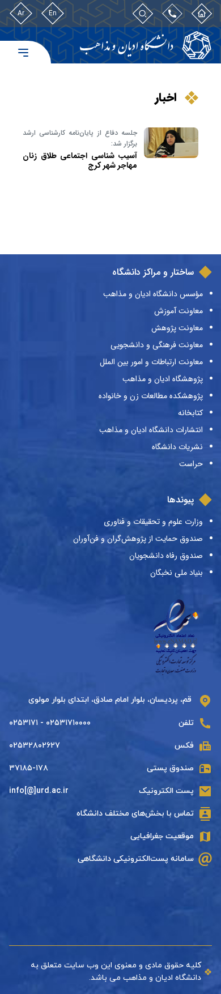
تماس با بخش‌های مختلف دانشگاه (135, 813)
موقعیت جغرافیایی (162, 836)
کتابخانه (190, 413)
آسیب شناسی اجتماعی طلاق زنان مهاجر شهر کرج (80, 161)
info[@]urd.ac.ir (39, 791)
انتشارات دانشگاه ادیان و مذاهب (151, 430)
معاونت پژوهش (177, 328)
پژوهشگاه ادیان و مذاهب (162, 379)
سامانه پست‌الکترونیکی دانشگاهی (136, 859)
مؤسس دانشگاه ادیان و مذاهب (153, 294)
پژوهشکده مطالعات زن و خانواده (151, 396)
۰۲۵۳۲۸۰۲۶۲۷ (34, 745)
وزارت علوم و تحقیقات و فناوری (153, 521)
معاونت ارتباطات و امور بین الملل (151, 362)
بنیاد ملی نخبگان (176, 572)
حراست (191, 464)
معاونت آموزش (178, 311)
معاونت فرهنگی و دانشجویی (156, 345)
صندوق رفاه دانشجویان (166, 555)
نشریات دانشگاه (177, 447)
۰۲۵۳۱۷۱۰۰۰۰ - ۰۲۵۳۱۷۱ (50, 723)
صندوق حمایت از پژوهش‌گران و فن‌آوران (138, 538)
